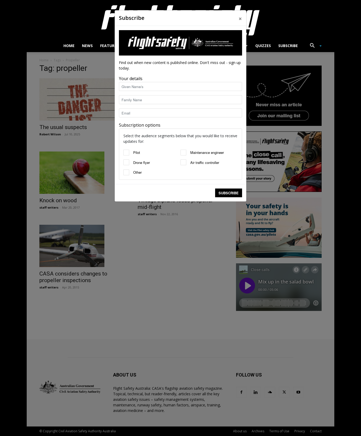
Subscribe (229, 192)
